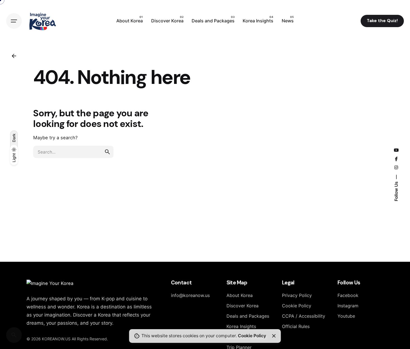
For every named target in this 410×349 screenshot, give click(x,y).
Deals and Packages (247, 316)
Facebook (347, 295)
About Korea (239, 295)
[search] (107, 152)
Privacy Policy (297, 295)
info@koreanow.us (190, 295)
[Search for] (73, 152)
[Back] (14, 56)
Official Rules (296, 326)
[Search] (14, 335)
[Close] (273, 335)
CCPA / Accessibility (303, 316)
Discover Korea (242, 305)
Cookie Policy (296, 305)
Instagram (347, 305)
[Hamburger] (14, 21)
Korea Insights (241, 326)
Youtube (346, 316)
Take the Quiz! (382, 20)
